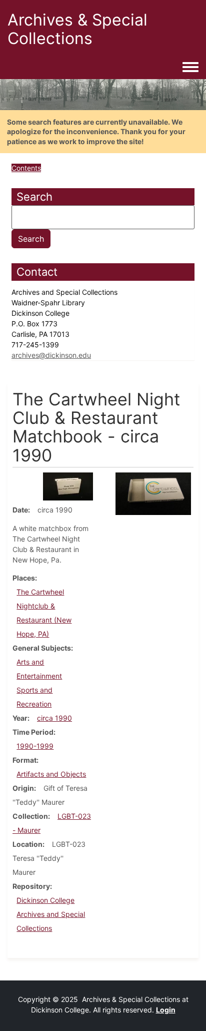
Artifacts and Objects (51, 774)
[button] (68, 485)
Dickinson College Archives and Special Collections (50, 914)
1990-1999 (35, 746)
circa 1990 (54, 718)
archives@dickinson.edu (51, 355)
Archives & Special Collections (78, 29)
